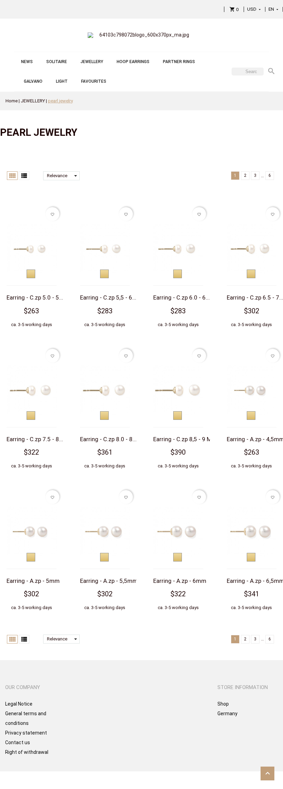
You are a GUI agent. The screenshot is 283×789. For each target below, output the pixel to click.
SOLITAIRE (56, 61)
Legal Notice (18, 704)
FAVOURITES (93, 81)
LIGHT (62, 81)
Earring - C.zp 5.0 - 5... (35, 297)
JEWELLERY (91, 61)
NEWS (27, 61)
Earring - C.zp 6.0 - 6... (181, 297)
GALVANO (33, 81)
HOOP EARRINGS (133, 61)
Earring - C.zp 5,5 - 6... (108, 297)
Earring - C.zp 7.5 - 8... (35, 439)
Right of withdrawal (26, 752)
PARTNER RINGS (179, 61)
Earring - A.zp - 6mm (179, 580)
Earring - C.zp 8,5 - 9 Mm (185, 439)
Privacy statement (26, 733)
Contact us (17, 742)
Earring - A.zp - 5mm (33, 580)
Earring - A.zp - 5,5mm (109, 580)
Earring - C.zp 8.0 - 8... (108, 439)
